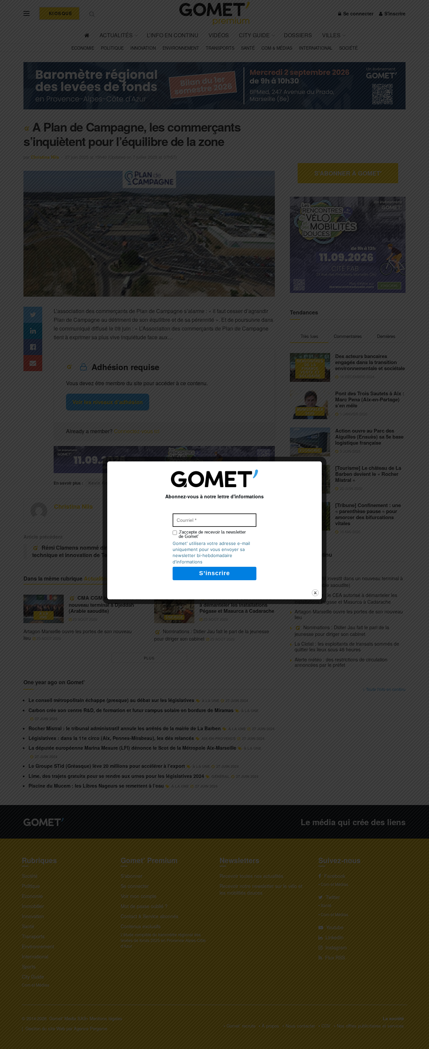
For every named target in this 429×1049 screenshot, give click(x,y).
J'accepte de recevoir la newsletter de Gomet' (212, 534)
